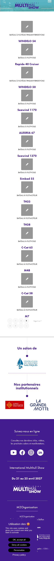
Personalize (19, 550)
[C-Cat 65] (27, 233)
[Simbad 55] (27, 164)
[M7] (27, 302)
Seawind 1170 (27, 110)
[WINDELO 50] (27, 72)
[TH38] (27, 210)
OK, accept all (19, 540)
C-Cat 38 (27, 293)
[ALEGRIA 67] (27, 118)
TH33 (27, 201)
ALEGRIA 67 (27, 133)
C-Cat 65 (27, 247)
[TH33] (27, 187)
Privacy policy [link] (19, 555)
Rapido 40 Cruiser (27, 64)
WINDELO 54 (27, 41)
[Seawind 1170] (27, 95)
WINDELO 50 (27, 87)
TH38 (27, 224)
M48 (27, 270)
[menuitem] (10, 3)
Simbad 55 (27, 179)
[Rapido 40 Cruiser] (27, 49)
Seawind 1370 (27, 156)
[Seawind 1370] (27, 141)
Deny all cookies (19, 545)
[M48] (27, 256)
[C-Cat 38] (27, 279)
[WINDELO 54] (27, 26)
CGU (45, 548)
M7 (27, 316)
